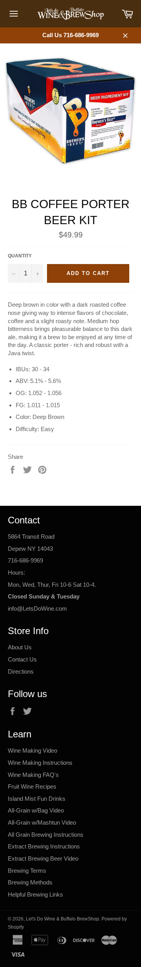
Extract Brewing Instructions (44, 846)
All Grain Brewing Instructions (45, 834)
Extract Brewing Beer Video (43, 858)
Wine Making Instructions (40, 762)
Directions (21, 671)
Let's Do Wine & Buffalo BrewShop (62, 919)
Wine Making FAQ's (33, 774)
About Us (20, 647)
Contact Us (22, 659)
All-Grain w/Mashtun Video (42, 822)
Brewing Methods (30, 882)
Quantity (20, 256)
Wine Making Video (32, 750)
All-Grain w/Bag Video (36, 810)
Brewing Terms (27, 870)
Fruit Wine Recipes (32, 786)
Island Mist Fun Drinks (36, 798)
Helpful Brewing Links (35, 894)
